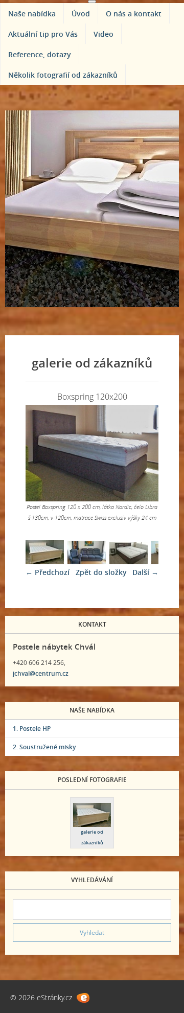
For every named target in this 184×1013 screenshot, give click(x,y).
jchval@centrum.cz (40, 673)
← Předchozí (48, 572)
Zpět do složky (101, 572)
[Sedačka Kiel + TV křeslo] (86, 561)
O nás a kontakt (134, 13)
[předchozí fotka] (42, 453)
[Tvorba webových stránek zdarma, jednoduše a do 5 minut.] (83, 998)
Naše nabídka (32, 13)
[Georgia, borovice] (45, 561)
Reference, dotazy (39, 54)
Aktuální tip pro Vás (43, 34)
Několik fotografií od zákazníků (63, 75)
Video (103, 34)
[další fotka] (141, 453)
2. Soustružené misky (44, 747)
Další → (145, 572)
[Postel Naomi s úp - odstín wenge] (128, 561)
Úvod (81, 13)
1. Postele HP (32, 728)
